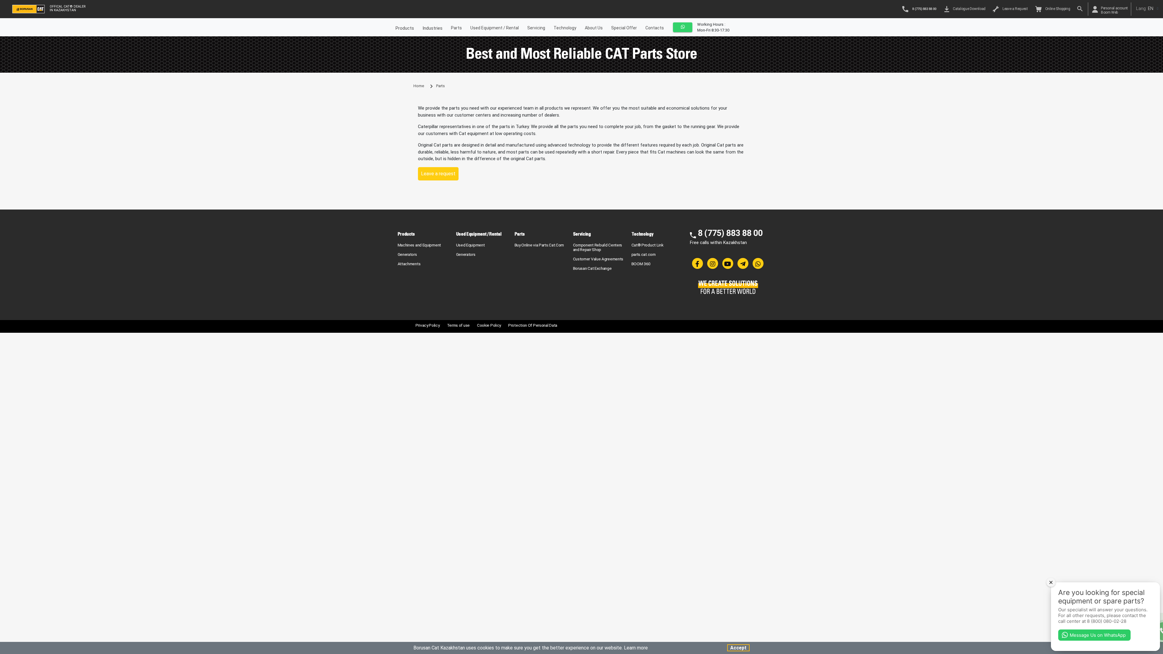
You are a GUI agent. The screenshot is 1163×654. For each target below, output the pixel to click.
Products (406, 234)
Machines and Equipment (419, 245)
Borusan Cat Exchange (592, 268)
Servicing (536, 27)
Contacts (654, 27)
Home (418, 86)
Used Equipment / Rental (494, 27)
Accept (738, 648)
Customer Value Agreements (598, 258)
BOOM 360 (641, 263)
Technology (565, 27)
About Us (594, 27)
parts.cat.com (643, 254)
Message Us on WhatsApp (1098, 635)
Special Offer (624, 27)
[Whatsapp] (758, 263)
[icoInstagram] (712, 263)
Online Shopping (1057, 9)
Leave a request (438, 174)
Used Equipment (470, 245)
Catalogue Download (968, 9)
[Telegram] (742, 263)
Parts (456, 27)
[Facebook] (697, 263)
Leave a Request (1014, 9)
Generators (407, 254)
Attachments (409, 263)
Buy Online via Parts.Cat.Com (539, 245)
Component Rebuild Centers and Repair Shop (597, 247)
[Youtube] (727, 263)
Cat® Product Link (647, 245)
